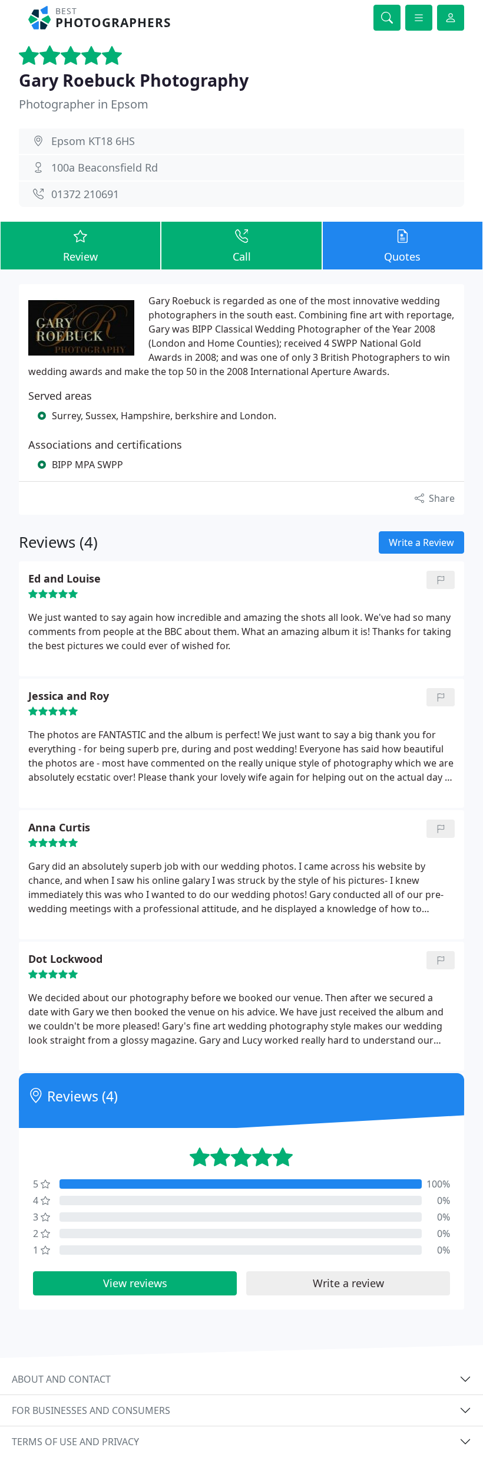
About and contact (61, 1379)
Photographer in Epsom (83, 104)
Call (242, 256)
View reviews (135, 1283)
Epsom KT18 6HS (93, 141)
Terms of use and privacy (75, 1441)
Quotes (402, 256)
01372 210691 (85, 194)
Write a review (348, 1283)
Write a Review (421, 542)
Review (80, 256)
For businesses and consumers (91, 1410)
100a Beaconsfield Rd (104, 167)
